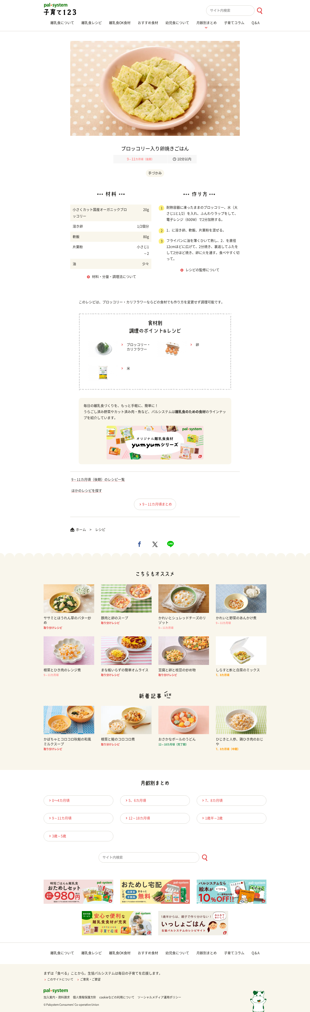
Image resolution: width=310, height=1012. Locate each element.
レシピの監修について (202, 270)
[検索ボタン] (259, 11)
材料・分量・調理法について (114, 276)
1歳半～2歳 (214, 818)
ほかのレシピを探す (86, 490)
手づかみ (155, 173)
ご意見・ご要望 (90, 979)
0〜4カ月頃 (61, 800)
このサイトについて (60, 979)
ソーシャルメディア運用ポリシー (159, 997)
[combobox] (236, 10)
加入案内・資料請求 (57, 997)
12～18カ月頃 (139, 818)
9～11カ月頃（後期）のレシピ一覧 (98, 479)
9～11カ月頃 (61, 818)
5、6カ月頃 (137, 800)
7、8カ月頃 (214, 800)
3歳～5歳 (59, 836)
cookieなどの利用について (116, 997)
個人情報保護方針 (84, 997)
